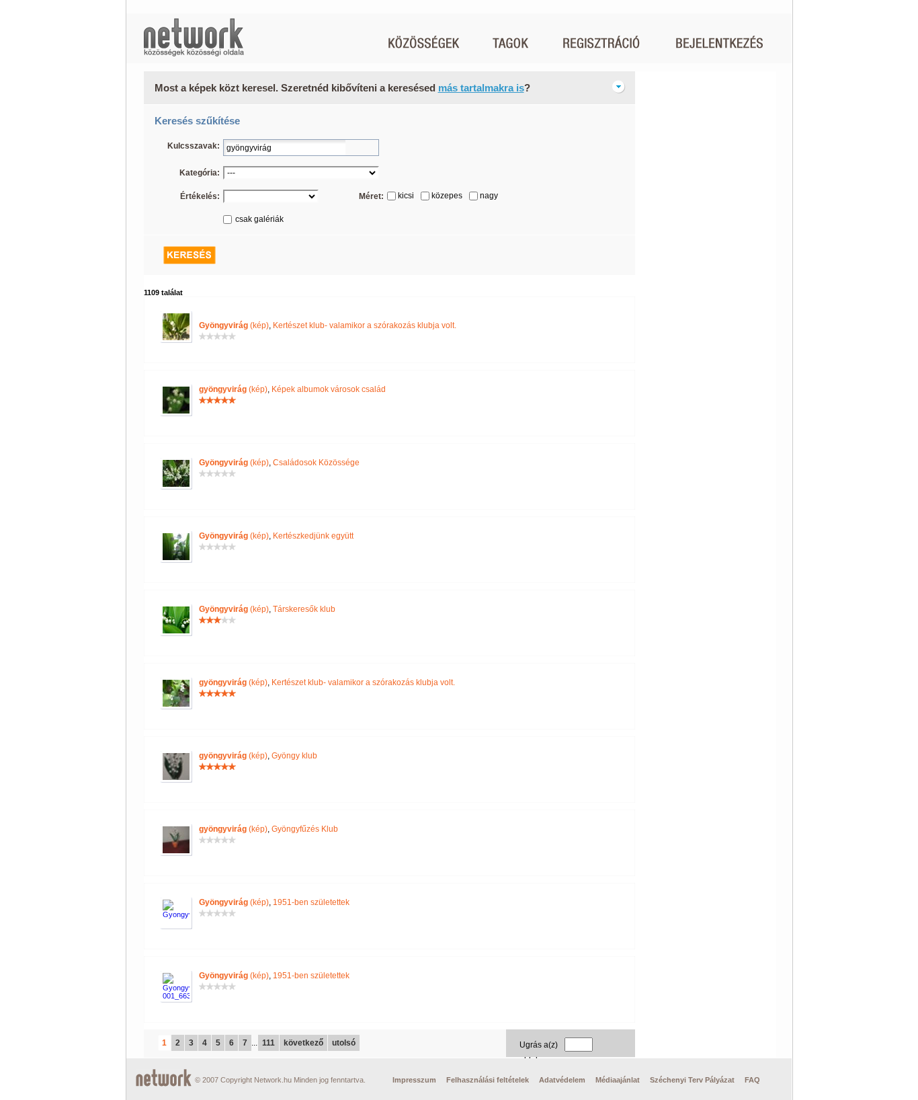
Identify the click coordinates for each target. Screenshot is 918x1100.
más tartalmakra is (481, 87)
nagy (489, 195)
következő (303, 1043)
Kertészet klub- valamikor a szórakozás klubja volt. (364, 325)
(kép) (234, 325)
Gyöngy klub (294, 755)
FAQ (752, 1080)
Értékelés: (200, 196)
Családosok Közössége (316, 462)
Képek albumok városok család (329, 389)
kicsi (406, 195)
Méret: (371, 196)
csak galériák (259, 219)
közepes (446, 195)
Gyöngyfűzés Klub (305, 829)
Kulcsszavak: (193, 146)
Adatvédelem (562, 1080)
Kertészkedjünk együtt (313, 536)
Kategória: (199, 173)
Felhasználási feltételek (487, 1080)
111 (268, 1043)
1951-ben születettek (311, 902)
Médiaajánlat (617, 1080)
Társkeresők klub (304, 609)
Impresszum (414, 1080)
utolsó (344, 1043)
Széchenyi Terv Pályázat (692, 1080)
